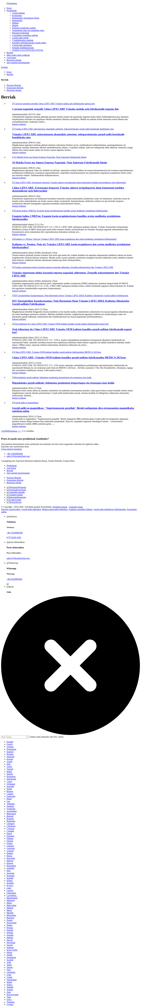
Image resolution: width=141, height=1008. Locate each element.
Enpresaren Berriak (15, 88)
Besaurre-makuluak (20, 33)
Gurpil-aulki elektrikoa (22, 45)
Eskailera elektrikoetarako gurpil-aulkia (29, 43)
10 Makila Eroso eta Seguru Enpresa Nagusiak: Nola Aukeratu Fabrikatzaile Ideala (59, 162)
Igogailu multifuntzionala (23, 48)
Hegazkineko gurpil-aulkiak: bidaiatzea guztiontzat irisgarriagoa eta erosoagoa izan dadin (63, 382)
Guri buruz (11, 57)
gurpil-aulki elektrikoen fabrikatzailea (110, 509)
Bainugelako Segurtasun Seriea (25, 18)
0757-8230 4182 (14, 537)
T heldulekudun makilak (22, 40)
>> (20, 431)
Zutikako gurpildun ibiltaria (81, 509)
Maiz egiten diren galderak (18, 55)
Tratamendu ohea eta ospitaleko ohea (28, 30)
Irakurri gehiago (19, 124)
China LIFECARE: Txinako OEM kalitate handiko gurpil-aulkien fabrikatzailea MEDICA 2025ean (69, 357)
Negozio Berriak (14, 85)
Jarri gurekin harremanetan (18, 62)
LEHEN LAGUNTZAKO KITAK (27, 50)
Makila (15, 25)
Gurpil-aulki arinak (20, 38)
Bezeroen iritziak (14, 60)
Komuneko (17, 15)
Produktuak (12, 10)
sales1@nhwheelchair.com (18, 456)
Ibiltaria (15, 23)
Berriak (10, 52)
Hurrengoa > (13, 431)
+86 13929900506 (15, 454)
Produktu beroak (60, 507)
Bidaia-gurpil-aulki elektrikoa (55, 509)
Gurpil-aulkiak (18, 13)
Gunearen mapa (76, 507)
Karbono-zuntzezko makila (24, 28)
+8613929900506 (14, 579)
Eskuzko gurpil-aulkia (10, 509)
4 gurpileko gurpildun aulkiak (25, 35)
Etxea (9, 8)
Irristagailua (17, 20)
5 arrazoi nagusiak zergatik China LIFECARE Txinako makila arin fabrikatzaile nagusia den (65, 109)
